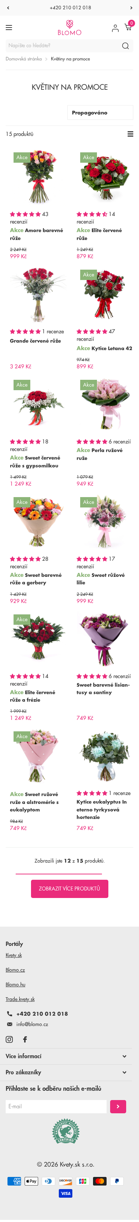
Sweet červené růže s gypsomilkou (35, 462)
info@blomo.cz (32, 1024)
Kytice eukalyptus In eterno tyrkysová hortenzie (102, 810)
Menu (10, 28)
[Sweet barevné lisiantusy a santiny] (105, 639)
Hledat (125, 45)
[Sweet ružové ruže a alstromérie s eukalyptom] (38, 756)
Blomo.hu (15, 984)
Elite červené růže (99, 234)
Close (66, 1056)
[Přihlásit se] (115, 27)
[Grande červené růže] (38, 294)
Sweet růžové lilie (101, 579)
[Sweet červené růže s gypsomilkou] (38, 404)
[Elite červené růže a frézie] (38, 639)
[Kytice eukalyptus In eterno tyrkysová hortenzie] (105, 756)
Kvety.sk (14, 955)
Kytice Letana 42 (112, 348)
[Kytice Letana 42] (105, 294)
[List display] (130, 134)
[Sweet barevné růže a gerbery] (38, 522)
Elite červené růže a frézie (32, 696)
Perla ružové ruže (100, 454)
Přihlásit (118, 1106)
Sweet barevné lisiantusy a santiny (103, 689)
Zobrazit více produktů (69, 888)
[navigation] (8, 8)
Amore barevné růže (36, 234)
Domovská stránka (24, 59)
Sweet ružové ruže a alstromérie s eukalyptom (34, 802)
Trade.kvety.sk (20, 999)
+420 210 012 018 (70, 7)
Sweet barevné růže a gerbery (36, 579)
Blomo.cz (15, 969)
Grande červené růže (35, 341)
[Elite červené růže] (105, 177)
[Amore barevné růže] (38, 177)
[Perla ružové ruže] (105, 404)
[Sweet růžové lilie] (105, 522)
